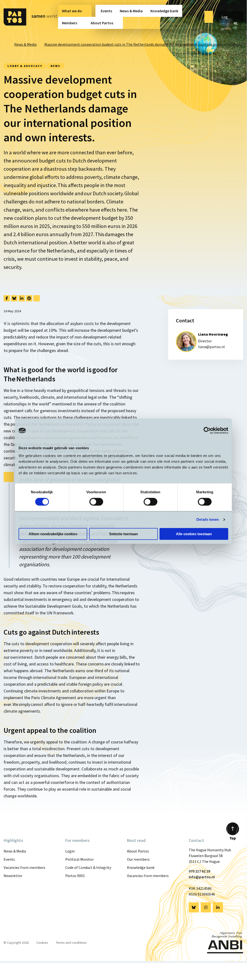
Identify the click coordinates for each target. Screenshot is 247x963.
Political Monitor (79, 859)
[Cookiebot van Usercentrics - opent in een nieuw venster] (207, 430)
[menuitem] (75, 11)
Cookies (42, 942)
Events (106, 10)
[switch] (96, 502)
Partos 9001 (75, 875)
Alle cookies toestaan (194, 534)
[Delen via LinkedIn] (22, 298)
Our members (138, 859)
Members (69, 22)
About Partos (102, 22)
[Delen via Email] (36, 298)
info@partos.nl (202, 876)
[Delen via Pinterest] (29, 298)
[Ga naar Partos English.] (5, 44)
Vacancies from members (24, 867)
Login (70, 851)
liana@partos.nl (211, 346)
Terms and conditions (71, 942)
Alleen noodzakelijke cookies (53, 534)
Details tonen (207, 519)
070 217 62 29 (199, 871)
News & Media (131, 10)
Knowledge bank (164, 10)
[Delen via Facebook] (7, 298)
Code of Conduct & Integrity (88, 867)
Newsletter (13, 875)
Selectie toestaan (123, 534)
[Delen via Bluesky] (14, 298)
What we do (72, 10)
